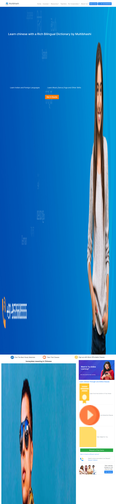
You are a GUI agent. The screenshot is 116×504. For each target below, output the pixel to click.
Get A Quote (52, 97)
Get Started (108, 472)
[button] (46, 4)
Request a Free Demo (96, 450)
